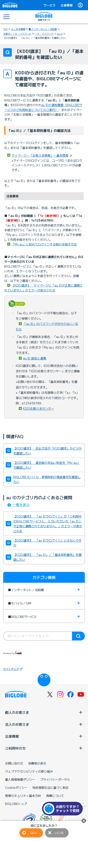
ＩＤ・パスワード (44, 33)
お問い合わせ (14, 763)
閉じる (84, 821)
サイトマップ (11, 669)
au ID (60, 33)
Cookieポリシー (16, 787)
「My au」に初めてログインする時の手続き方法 (44, 244)
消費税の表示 (37, 763)
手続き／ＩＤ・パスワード (17, 33)
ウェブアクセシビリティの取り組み (29, 771)
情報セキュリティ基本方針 (23, 795)
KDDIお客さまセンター (38, 408)
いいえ (59, 833)
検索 (78, 636)
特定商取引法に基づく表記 (50, 787)
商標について (55, 795)
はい (34, 833)
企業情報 (67, 5)
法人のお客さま (17, 724)
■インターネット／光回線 (43, 29)
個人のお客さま (17, 712)
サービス (50, 5)
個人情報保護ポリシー (20, 779)
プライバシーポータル (55, 779)
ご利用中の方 (15, 748)
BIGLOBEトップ (16, 804)
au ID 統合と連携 (34, 358)
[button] (63, 808)
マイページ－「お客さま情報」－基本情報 (40, 155)
